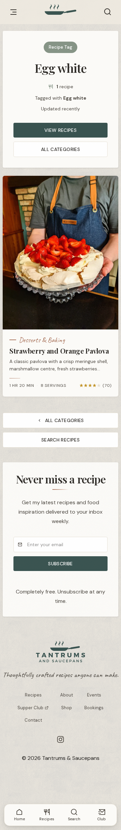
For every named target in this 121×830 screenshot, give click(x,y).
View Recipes (60, 130)
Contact (33, 720)
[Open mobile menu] (13, 12)
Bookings (94, 708)
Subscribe (60, 564)
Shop (66, 708)
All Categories (60, 149)
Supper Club (30, 708)
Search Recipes (60, 440)
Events (94, 695)
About (66, 695)
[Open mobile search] (107, 12)
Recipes (33, 695)
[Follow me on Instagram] (60, 739)
